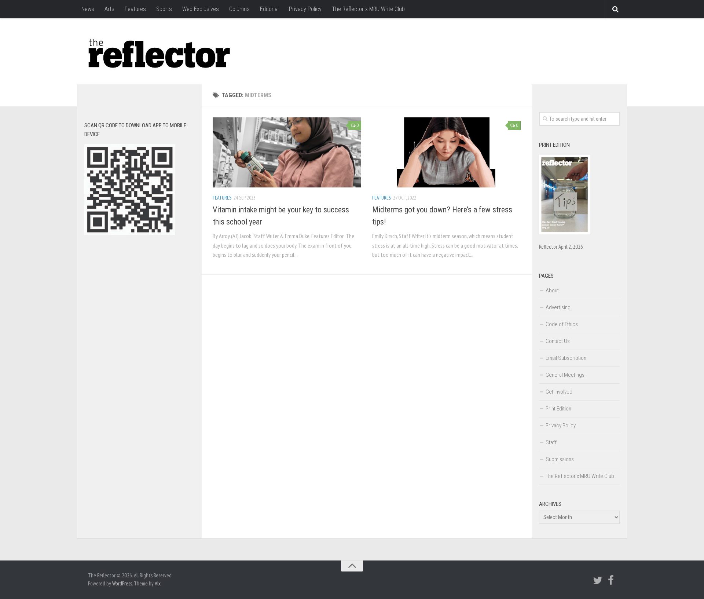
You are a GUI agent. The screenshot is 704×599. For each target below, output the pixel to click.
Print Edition (558, 408)
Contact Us (558, 341)
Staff (551, 442)
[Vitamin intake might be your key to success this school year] (287, 152)
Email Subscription (566, 358)
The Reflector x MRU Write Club (368, 9)
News (87, 9)
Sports (164, 9)
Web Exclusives (200, 9)
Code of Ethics (562, 324)
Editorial (269, 9)
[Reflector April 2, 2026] (564, 232)
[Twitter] (598, 580)
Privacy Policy (305, 9)
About (552, 290)
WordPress (122, 583)
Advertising (558, 307)
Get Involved (559, 391)
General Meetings (565, 375)
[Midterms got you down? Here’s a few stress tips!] (446, 152)
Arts (109, 9)
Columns (239, 9)
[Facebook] (611, 580)
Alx (158, 583)
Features (135, 9)
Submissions (560, 459)
